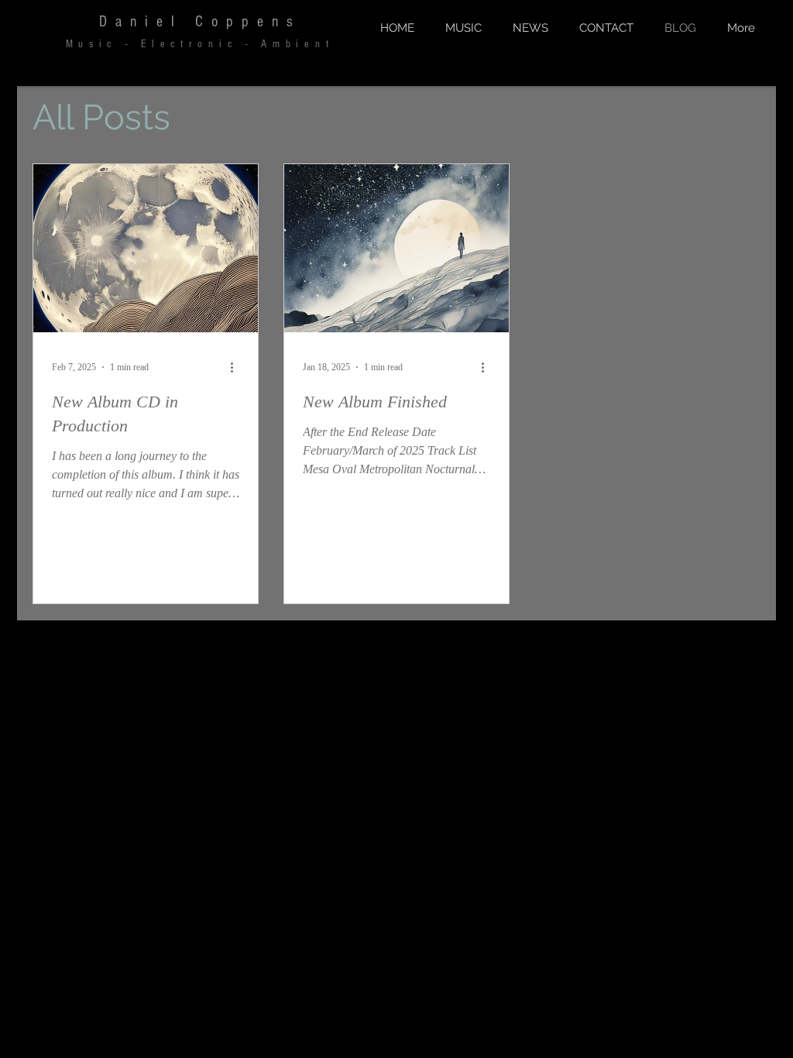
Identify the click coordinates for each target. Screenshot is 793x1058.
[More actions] (237, 367)
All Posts (101, 117)
